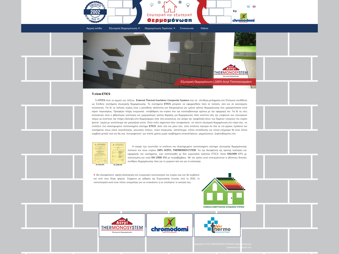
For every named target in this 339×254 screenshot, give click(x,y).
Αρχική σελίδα (94, 28)
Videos (204, 28)
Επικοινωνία (187, 28)
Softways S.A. (245, 247)
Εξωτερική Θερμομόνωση (123, 28)
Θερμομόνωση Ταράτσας (159, 28)
